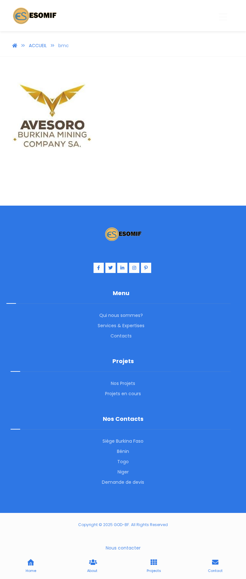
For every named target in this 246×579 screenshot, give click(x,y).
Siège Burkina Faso (123, 441)
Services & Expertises (121, 325)
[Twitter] (110, 268)
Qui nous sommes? (121, 315)
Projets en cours (123, 393)
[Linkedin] (122, 268)
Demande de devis (123, 482)
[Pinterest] (146, 268)
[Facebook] (99, 268)
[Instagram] (134, 268)
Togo (123, 461)
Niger (123, 472)
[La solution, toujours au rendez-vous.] (34, 15)
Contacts (121, 336)
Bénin (123, 451)
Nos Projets (123, 383)
